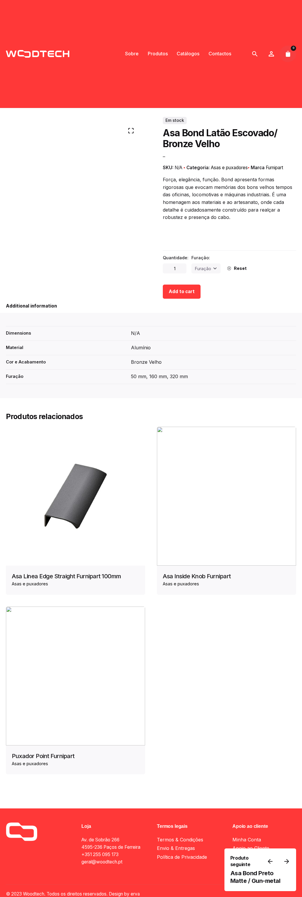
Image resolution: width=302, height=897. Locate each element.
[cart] (288, 54)
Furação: (200, 257)
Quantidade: (175, 257)
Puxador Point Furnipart (43, 756)
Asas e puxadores (229, 167)
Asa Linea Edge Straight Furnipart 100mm (66, 576)
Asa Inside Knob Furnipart (197, 576)
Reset (240, 268)
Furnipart (274, 167)
